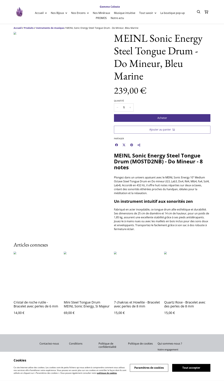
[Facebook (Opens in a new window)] (116, 144)
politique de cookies (107, 373)
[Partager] (139, 144)
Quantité (119, 101)
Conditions (75, 343)
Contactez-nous (49, 343)
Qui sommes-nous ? (170, 343)
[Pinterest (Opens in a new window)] (131, 144)
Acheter (162, 118)
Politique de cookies (140, 343)
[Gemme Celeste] (19, 12)
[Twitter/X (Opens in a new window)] (124, 144)
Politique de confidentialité (107, 345)
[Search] (199, 12)
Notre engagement (168, 349)
